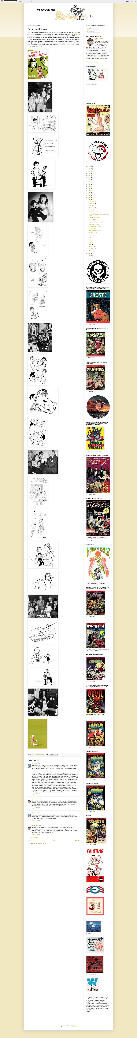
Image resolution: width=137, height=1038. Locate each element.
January (91, 251)
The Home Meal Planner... (95, 212)
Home (54, 840)
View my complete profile (92, 62)
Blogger (75, 1026)
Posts (89, 28)
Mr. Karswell (35, 799)
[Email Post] (47, 754)
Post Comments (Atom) (40, 843)
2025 (89, 171)
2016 (89, 190)
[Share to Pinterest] (57, 754)
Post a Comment (34, 837)
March (91, 246)
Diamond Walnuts (93, 219)
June (90, 240)
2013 (89, 197)
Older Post (77, 840)
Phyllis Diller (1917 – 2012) (96, 222)
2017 (89, 188)
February (91, 248)
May (90, 242)
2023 (89, 175)
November (92, 203)
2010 (89, 256)
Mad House (92, 235)
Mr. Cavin (34, 763)
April (90, 244)
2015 (89, 193)
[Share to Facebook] (55, 754)
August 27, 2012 (36, 794)
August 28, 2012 (36, 820)
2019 (89, 184)
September (92, 208)
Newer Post (31, 840)
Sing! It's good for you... (95, 233)
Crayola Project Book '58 (95, 226)
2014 (89, 195)
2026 (89, 169)
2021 (89, 180)
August (91, 210)
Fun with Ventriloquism (94, 217)
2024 (89, 173)
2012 (89, 199)
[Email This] (50, 754)
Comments (91, 31)
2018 (89, 186)
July (90, 237)
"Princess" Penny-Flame (95, 230)
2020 (89, 182)
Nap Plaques (92, 228)
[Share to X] (54, 754)
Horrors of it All (75, 34)
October (91, 205)
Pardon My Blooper (94, 224)
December (92, 201)
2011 (89, 253)
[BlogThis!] (52, 754)
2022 (89, 177)
